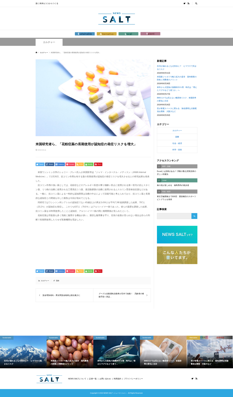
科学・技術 (177, 150)
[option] (23, 352)
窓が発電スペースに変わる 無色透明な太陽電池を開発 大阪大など (177, 109)
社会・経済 (177, 143)
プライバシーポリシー (133, 379)
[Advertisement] (93, 245)
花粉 (57, 281)
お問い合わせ (105, 379)
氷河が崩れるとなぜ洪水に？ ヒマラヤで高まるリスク (177, 67)
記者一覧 (93, 379)
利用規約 (117, 379)
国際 (177, 137)
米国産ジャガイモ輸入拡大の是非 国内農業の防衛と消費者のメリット (177, 78)
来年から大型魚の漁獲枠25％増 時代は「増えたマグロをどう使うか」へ (177, 88)
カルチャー (49, 42)
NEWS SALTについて (77, 379)
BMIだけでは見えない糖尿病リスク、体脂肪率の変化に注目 (176, 99)
